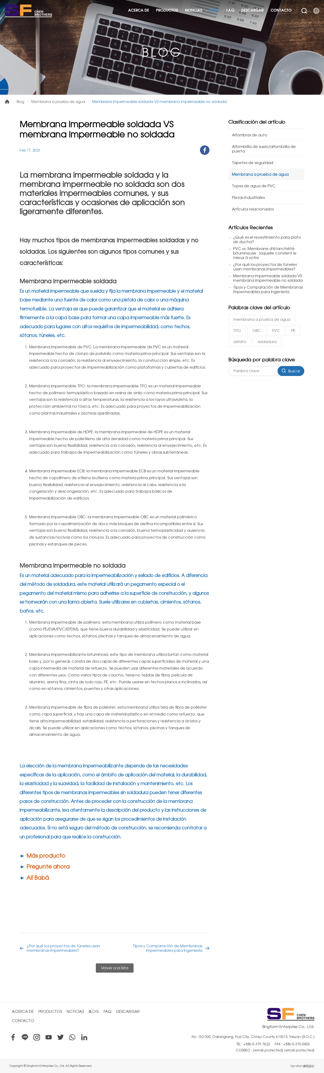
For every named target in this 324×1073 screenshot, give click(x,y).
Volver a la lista (114, 968)
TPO (237, 330)
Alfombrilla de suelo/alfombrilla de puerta (264, 148)
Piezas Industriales (248, 197)
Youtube (48, 1037)
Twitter (60, 1037)
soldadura (267, 342)
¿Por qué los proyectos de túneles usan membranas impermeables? (63, 948)
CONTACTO (281, 11)
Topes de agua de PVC (253, 186)
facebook (204, 150)
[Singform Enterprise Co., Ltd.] (28, 11)
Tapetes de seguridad (252, 163)
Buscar (304, 11)
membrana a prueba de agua (261, 319)
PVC (276, 330)
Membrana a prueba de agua (58, 102)
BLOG (214, 11)
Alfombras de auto (249, 135)
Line (24, 1037)
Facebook (13, 1037)
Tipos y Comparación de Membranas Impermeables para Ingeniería (167, 948)
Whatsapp (72, 1037)
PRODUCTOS (167, 11)
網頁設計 (309, 1066)
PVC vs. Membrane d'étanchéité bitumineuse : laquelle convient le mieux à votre (264, 253)
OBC (256, 330)
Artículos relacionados (253, 209)
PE (293, 330)
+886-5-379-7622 (256, 1044)
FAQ (230, 11)
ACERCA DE (138, 11)
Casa (7, 101)
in (84, 1037)
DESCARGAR (252, 11)
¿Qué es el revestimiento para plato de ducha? (267, 239)
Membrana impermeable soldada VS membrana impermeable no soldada (268, 278)
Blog (20, 102)
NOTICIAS (193, 11)
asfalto (239, 342)
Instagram (36, 1037)
